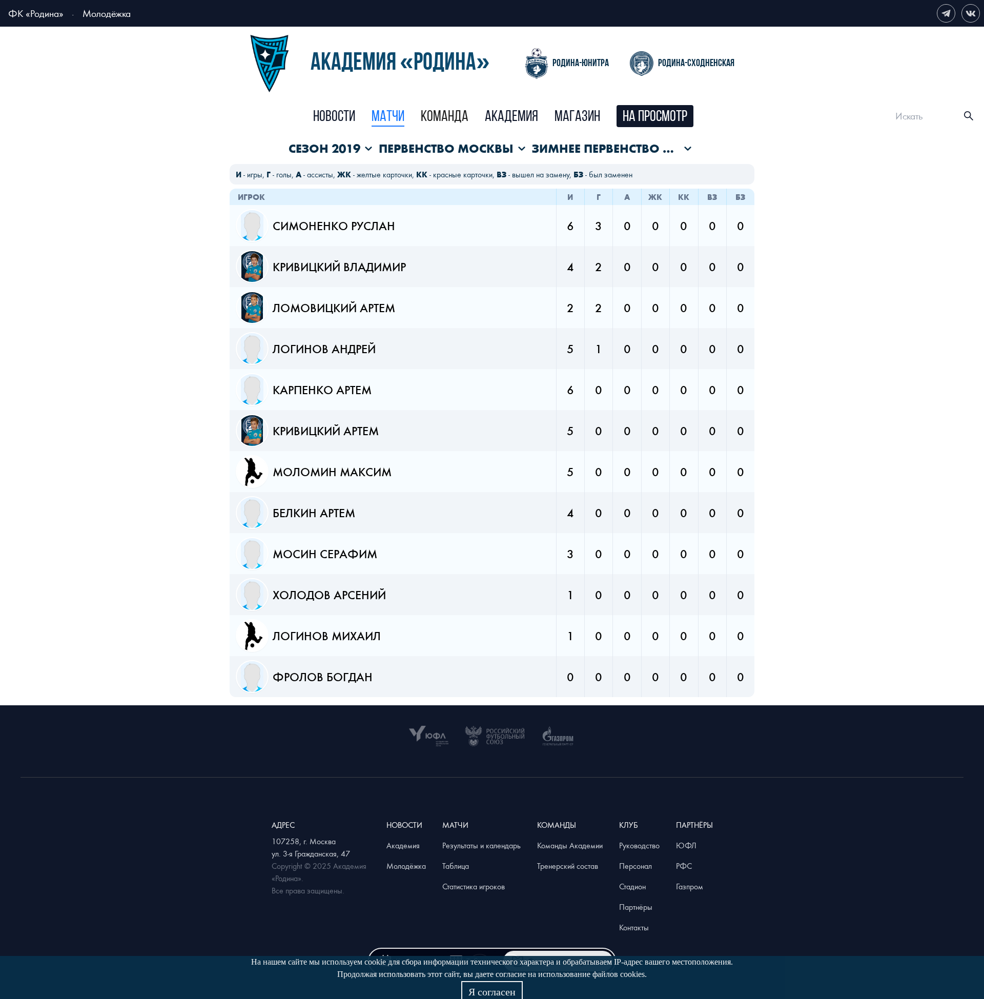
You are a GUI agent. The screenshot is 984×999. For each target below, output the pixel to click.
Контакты (634, 927)
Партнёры (635, 907)
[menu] (503, 116)
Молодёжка (107, 13)
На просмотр (655, 117)
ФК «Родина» (36, 13)
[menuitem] (334, 117)
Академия (511, 117)
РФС (684, 866)
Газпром (689, 886)
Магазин (577, 117)
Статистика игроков (473, 886)
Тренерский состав (567, 866)
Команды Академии (570, 845)
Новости (334, 117)
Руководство (639, 845)
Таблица (455, 866)
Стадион (632, 886)
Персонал (635, 866)
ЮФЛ (686, 845)
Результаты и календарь (481, 845)
